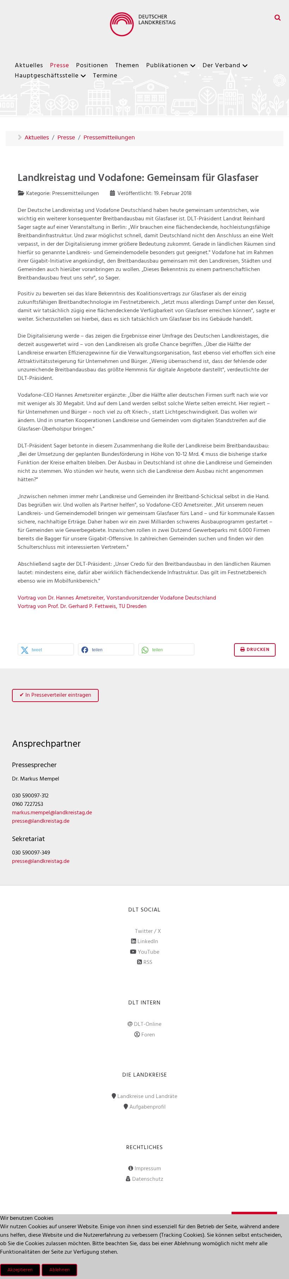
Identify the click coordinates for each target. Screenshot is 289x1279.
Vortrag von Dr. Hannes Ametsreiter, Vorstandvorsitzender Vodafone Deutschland (117, 598)
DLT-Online (147, 1024)
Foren (148, 1035)
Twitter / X (148, 931)
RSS (147, 962)
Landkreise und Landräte (147, 1096)
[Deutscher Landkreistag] (144, 24)
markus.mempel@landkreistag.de (52, 812)
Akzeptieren (20, 1270)
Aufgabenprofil (147, 1107)
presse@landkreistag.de (40, 821)
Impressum (148, 1168)
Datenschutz (147, 1179)
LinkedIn (147, 941)
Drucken (257, 649)
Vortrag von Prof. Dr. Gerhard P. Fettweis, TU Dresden (82, 606)
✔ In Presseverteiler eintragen (55, 695)
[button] (45, 650)
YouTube (148, 952)
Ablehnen (59, 1270)
